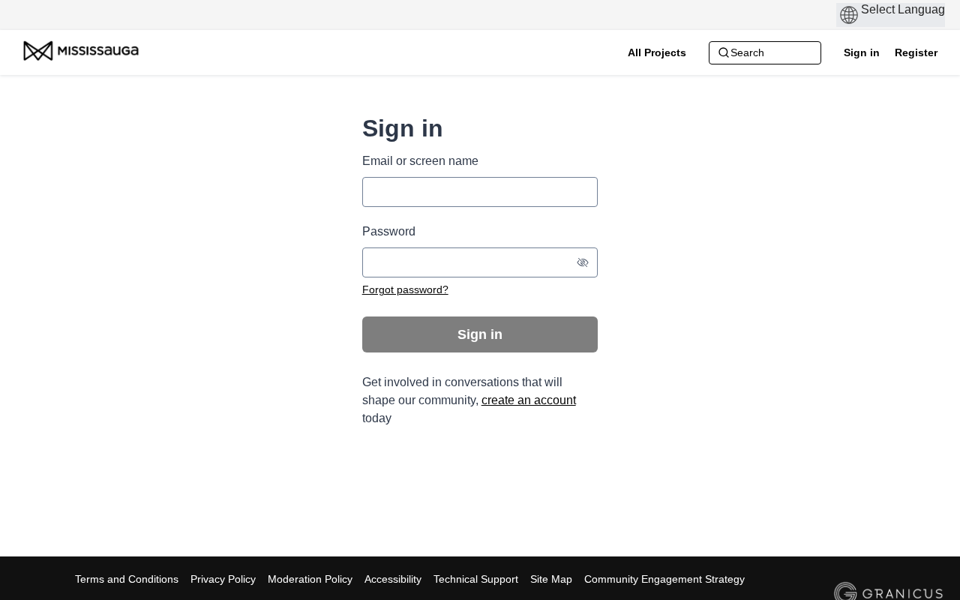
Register (916, 52)
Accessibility (393, 579)
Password (389, 231)
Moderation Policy (310, 579)
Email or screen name (420, 160)
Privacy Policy (223, 579)
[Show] (583, 262)
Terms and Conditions (126, 579)
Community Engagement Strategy (664, 579)
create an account (529, 400)
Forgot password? (405, 290)
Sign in (862, 52)
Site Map (551, 579)
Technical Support (476, 579)
